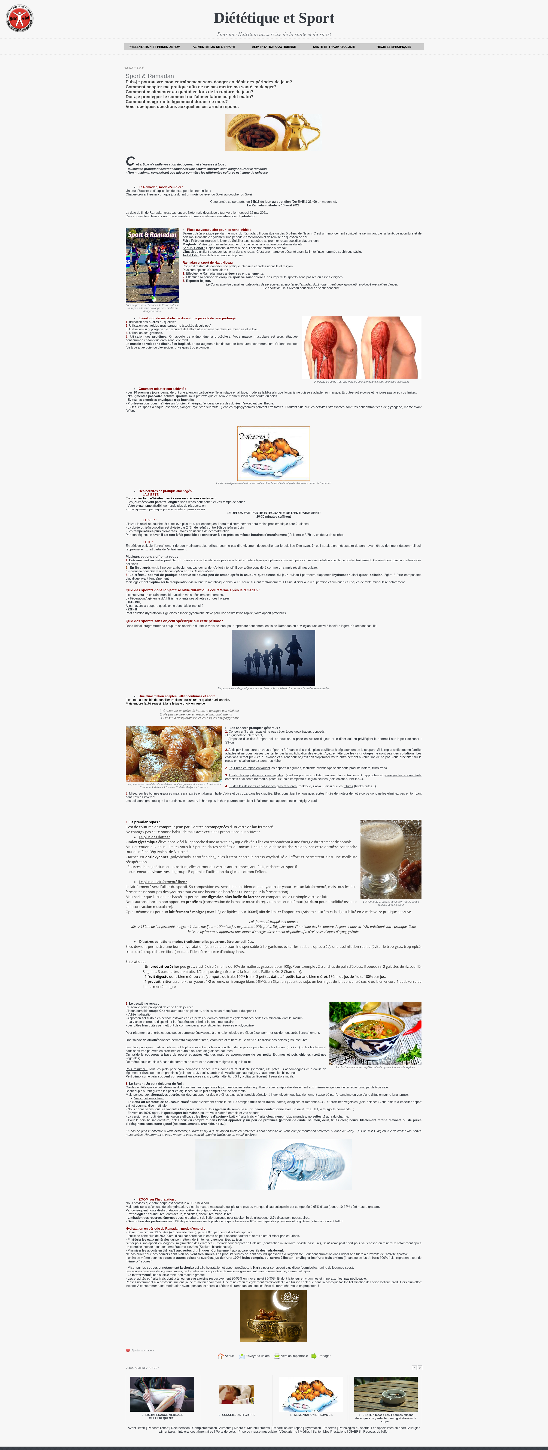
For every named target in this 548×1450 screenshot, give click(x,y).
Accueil (128, 67)
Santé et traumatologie (334, 46)
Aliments (225, 1428)
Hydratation (313, 1428)
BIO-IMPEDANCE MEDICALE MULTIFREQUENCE (163, 1416)
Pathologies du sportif (354, 1428)
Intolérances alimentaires (195, 1431)
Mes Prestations (334, 1431)
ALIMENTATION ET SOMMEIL (313, 1415)
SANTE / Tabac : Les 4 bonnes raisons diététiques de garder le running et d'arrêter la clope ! (385, 1418)
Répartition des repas (287, 1428)
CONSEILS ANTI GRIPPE (238, 1415)
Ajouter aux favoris (143, 1350)
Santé (140, 67)
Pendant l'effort (158, 1428)
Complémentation (204, 1428)
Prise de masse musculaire (257, 1431)
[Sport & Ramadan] (273, 1140)
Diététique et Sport (274, 17)
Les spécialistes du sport (388, 1428)
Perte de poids (226, 1431)
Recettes (329, 1428)
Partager (324, 1356)
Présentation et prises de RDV (154, 46)
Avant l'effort (136, 1428)
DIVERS (355, 1431)
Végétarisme (288, 1431)
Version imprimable (294, 1356)
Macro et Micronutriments (252, 1428)
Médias (305, 1431)
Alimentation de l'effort (214, 46)
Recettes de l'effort (376, 1431)
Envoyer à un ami (257, 1356)
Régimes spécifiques (394, 46)
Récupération (180, 1428)
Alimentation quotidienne (274, 46)
